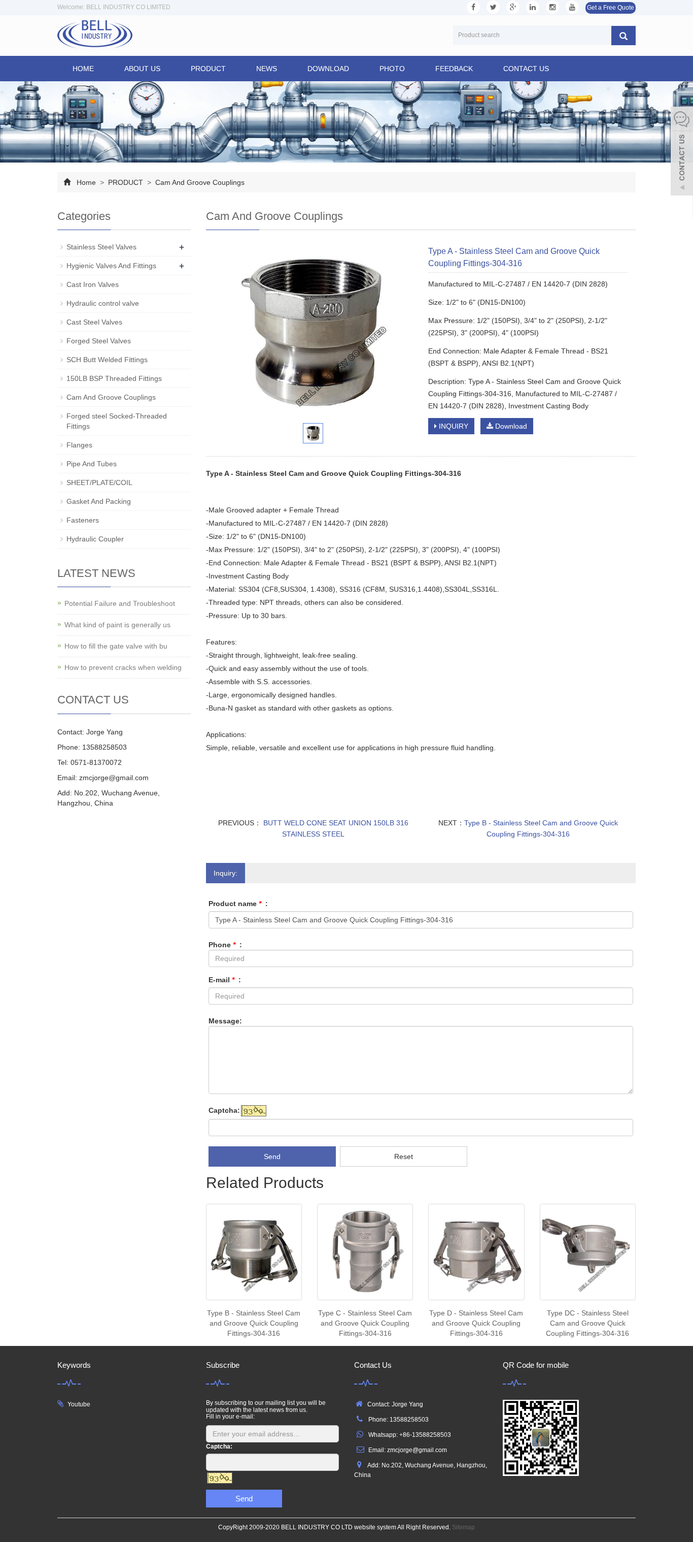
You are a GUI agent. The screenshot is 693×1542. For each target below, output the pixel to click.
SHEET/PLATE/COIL (99, 482)
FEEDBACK (454, 69)
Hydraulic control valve (102, 303)
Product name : (238, 903)
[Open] (682, 152)
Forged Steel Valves (98, 341)
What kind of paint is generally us (117, 625)
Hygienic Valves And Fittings (111, 266)
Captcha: (224, 1110)
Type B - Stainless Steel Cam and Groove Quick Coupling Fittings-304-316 (253, 1323)
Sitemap (463, 1527)
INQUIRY (452, 426)
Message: (225, 1021)
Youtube (78, 1404)
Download (510, 426)
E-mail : (225, 980)
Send (272, 1156)
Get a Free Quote (610, 7)
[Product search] (623, 35)
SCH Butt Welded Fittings (107, 360)
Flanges (79, 445)
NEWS (266, 69)
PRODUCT (208, 69)
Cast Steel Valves (94, 322)
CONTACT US (526, 69)
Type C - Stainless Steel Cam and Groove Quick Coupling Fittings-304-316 (365, 1323)
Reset (403, 1156)
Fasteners (82, 520)
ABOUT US (142, 69)
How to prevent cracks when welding (123, 667)
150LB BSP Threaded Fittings (114, 378)
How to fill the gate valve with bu (115, 646)
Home (83, 69)
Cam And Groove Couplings (199, 182)
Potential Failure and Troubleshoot (119, 603)
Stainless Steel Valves (101, 247)
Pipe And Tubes (91, 464)
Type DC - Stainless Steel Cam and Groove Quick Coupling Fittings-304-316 (587, 1323)
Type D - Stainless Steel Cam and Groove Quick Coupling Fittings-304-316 (476, 1323)
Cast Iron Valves (92, 284)
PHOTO (392, 69)
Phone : (225, 945)
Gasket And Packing (98, 501)
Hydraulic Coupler (95, 539)
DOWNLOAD (328, 69)
